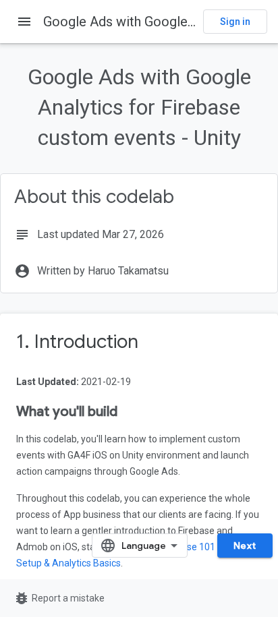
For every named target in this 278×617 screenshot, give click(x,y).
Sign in (235, 21)
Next (244, 545)
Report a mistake (59, 598)
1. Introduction (77, 341)
